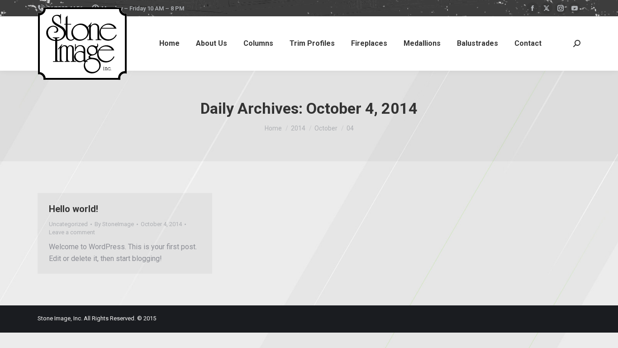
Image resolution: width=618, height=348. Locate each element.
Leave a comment (72, 232)
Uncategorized (68, 224)
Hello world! (73, 208)
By (114, 224)
